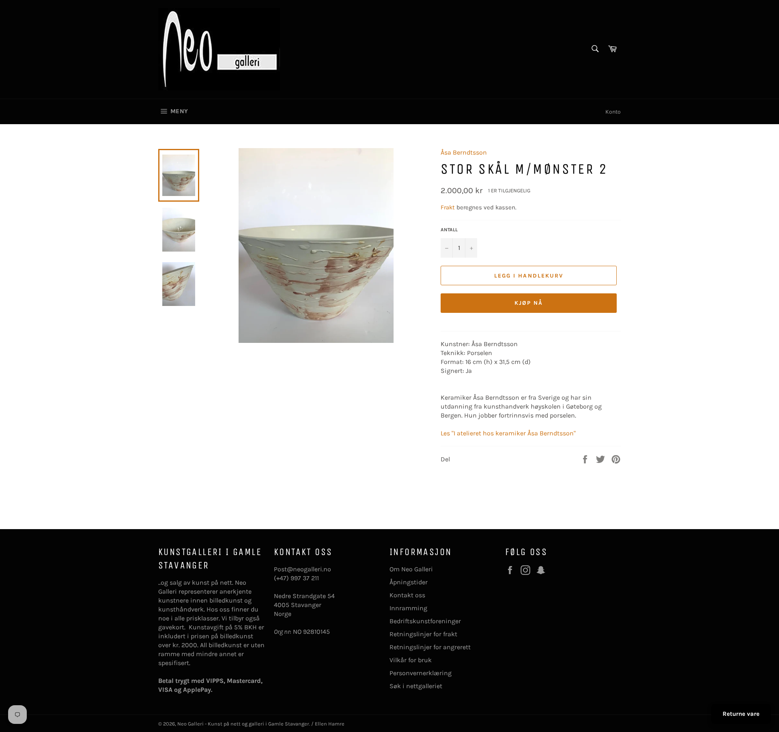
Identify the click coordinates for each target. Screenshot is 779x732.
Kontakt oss (407, 595)
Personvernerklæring (421, 673)
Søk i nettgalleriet (416, 686)
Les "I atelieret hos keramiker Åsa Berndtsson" (508, 433)
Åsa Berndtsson (464, 152)
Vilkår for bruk (411, 660)
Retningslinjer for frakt (423, 634)
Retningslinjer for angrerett (430, 647)
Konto (613, 111)
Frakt (448, 207)
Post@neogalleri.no (302, 569)
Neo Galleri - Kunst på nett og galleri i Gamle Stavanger (243, 724)
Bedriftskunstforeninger (425, 621)
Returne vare (741, 713)
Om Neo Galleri (411, 569)
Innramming (408, 608)
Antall (449, 230)
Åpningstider (409, 582)
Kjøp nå (528, 302)
